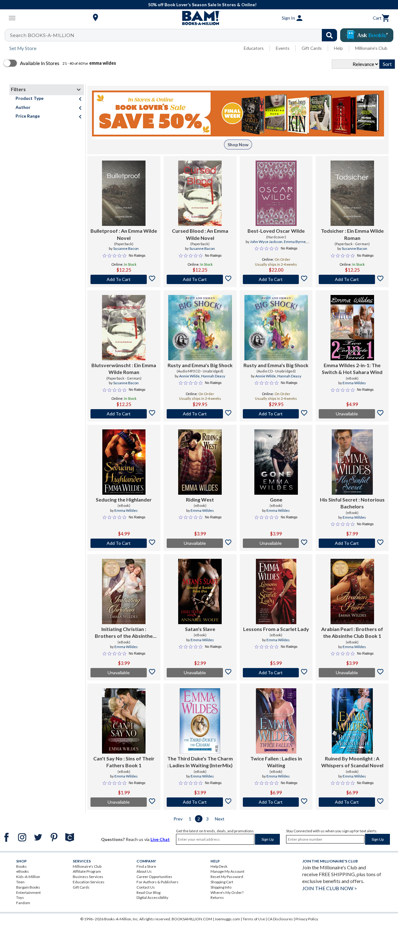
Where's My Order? (227, 892)
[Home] (199, 18)
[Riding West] (200, 462)
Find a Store (146, 866)
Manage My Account (227, 871)
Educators (254, 48)
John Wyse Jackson (266, 241)
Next (219, 818)
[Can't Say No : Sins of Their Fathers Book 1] (123, 721)
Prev (178, 818)
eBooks (22, 871)
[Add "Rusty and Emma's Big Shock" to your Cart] (200, 413)
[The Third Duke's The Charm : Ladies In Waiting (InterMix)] (200, 721)
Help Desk (219, 866)
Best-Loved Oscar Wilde (276, 231)
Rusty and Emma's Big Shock (200, 365)
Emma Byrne (295, 241)
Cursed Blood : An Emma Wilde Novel (200, 234)
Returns (217, 897)
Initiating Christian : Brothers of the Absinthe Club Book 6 (124, 633)
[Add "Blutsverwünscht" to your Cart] (123, 413)
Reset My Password (227, 876)
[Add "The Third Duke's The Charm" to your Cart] (200, 802)
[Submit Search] (329, 35)
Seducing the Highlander (124, 499)
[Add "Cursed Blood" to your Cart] (200, 279)
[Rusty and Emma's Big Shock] (200, 327)
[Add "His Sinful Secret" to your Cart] (352, 543)
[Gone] (276, 462)
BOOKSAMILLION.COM (192, 919)
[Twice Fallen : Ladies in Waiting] (276, 721)
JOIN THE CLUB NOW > (329, 888)
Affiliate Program (87, 871)
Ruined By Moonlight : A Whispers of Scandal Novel (352, 761)
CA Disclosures (280, 919)
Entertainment (28, 892)
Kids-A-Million (28, 876)
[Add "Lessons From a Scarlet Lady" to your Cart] (276, 672)
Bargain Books (28, 887)
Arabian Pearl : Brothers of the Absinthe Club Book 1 (352, 632)
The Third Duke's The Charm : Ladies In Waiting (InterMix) (200, 761)
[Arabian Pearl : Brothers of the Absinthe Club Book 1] (352, 591)
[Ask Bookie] (366, 35)
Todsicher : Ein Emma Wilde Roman (352, 234)
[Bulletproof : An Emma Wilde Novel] (123, 193)
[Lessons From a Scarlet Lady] (276, 591)
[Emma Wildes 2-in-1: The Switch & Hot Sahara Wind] (352, 327)
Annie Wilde (189, 376)
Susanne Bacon (126, 248)
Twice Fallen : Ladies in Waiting (276, 761)
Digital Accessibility (152, 897)
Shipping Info (221, 887)
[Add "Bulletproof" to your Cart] (123, 279)
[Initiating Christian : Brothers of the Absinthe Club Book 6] (123, 591)
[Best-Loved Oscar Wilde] (276, 193)
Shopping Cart (222, 882)
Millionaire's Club (371, 48)
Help (338, 48)
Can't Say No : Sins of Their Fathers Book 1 (124, 761)
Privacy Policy (306, 919)
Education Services (88, 882)
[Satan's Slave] (200, 591)
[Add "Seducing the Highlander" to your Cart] (123, 543)
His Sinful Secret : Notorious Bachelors (352, 503)
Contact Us (146, 887)
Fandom (23, 902)
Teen (20, 882)
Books (21, 866)
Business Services (88, 876)
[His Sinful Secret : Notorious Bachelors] (352, 462)
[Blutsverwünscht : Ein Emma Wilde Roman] (123, 327)
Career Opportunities (154, 876)
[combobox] (175, 35)
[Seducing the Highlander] (124, 462)
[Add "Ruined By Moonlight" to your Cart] (352, 802)
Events (282, 48)
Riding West (200, 499)
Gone (276, 499)
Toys (20, 897)
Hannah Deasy (213, 376)
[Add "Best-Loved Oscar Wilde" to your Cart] (276, 279)
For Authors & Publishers (157, 882)
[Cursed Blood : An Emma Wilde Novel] (200, 193)
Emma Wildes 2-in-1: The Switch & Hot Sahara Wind (352, 368)
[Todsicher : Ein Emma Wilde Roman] (352, 193)
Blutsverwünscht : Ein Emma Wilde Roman (123, 368)
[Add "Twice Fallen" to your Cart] (276, 802)
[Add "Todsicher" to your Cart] (352, 279)
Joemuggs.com (227, 919)
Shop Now (238, 144)
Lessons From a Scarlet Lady (276, 629)
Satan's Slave (200, 629)
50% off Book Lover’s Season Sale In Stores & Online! (202, 4)
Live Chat (160, 839)
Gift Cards (312, 48)
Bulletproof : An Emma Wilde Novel (123, 234)
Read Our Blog (148, 892)
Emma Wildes (354, 383)
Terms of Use (254, 919)
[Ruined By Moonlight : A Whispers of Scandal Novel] (352, 721)
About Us (144, 871)
